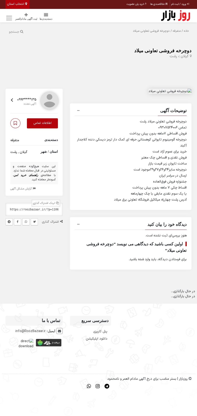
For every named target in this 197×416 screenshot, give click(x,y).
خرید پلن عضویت (136, 4)
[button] (130, 111)
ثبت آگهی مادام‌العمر (26, 18)
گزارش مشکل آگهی (21, 189)
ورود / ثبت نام (179, 4)
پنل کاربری (100, 331)
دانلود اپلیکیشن (96, 338)
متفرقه (177, 31)
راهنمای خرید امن (26, 175)
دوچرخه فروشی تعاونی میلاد (162, 50)
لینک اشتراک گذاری (44, 203)
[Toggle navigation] (8, 18)
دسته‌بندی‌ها (46, 18)
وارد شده (144, 259)
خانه (186, 31)
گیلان (185, 56)
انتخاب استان (16, 4)
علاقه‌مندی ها (158, 4)
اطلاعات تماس (42, 123)
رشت (173, 56)
